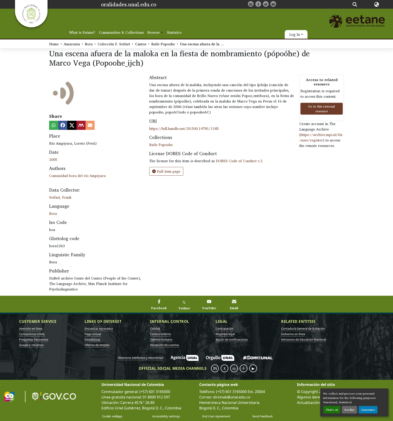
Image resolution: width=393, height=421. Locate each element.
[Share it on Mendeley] (81, 125)
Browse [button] (153, 32)
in (215, 368)
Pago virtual (93, 334)
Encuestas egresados (99, 328)
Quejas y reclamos (31, 345)
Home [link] (54, 44)
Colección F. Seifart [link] (114, 44)
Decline (349, 409)
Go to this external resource (321, 109)
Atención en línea (30, 328)
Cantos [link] (140, 44)
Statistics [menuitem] (174, 32)
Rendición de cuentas (164, 345)
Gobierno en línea (293, 334)
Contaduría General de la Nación (303, 328)
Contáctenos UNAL (32, 334)
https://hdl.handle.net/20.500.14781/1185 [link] (184, 128)
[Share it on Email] (90, 125)
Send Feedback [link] (262, 416)
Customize (368, 409)
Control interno (160, 334)
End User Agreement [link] (216, 416)
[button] (355, 4)
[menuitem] (155, 32)
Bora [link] (89, 44)
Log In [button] (295, 34)
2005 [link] (53, 159)
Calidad (155, 328)
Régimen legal (225, 334)
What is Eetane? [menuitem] (82, 32)
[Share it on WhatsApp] (53, 125)
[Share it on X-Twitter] (71, 125)
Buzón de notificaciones (232, 339)
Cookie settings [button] (112, 416)
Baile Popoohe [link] (163, 44)
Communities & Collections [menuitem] (121, 32)
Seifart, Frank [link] (60, 197)
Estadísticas (92, 339)
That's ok (332, 409)
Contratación (224, 328)
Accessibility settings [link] (166, 416)
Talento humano (161, 339)
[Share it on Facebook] (62, 125)
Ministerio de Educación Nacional (303, 339)
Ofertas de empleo (97, 345)
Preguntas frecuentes (33, 339)
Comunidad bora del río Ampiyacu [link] (77, 176)
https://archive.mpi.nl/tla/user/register (320, 137)
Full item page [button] (168, 171)
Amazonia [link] (72, 44)
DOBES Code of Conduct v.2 (239, 161)
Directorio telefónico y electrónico (140, 358)
